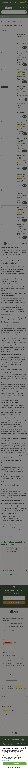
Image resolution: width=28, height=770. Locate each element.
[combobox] (25, 748)
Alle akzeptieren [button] (14, 763)
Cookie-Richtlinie (5, 760)
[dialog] (14, 758)
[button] (14, 767)
